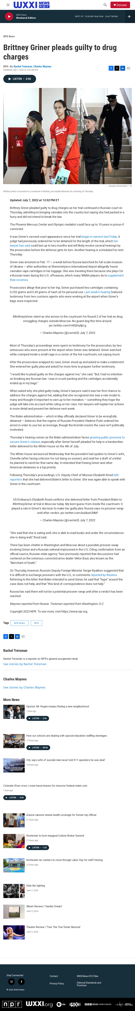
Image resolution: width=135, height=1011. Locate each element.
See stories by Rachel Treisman (24, 664)
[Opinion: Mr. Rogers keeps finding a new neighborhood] (14, 712)
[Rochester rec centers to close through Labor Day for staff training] (14, 865)
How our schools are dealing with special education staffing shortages (66, 735)
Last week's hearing (97, 292)
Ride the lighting (35, 885)
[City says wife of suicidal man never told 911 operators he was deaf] (14, 765)
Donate (122, 5)
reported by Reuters (104, 575)
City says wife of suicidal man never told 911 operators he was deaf (65, 760)
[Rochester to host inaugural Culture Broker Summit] (14, 841)
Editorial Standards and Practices (89, 984)
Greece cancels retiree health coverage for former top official (61, 815)
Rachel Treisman (23, 66)
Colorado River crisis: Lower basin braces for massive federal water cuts (45, 785)
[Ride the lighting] (14, 891)
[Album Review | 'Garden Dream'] (14, 912)
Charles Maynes (42, 66)
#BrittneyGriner (23, 316)
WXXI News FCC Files (87, 976)
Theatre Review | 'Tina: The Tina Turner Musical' (53, 927)
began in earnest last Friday (99, 236)
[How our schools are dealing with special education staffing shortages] (14, 741)
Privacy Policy (57, 983)
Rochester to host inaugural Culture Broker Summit (55, 835)
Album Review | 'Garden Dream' (44, 906)
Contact (54, 976)
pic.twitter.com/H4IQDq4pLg (67, 325)
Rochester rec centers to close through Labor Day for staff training (64, 860)
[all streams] (130, 16)
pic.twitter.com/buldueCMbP (79, 513)
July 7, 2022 (87, 333)
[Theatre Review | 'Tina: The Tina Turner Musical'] (14, 932)
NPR (36, 623)
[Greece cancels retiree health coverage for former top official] (14, 820)
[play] (9, 16)
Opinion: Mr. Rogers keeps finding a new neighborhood (57, 706)
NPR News (9, 36)
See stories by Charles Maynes (24, 687)
